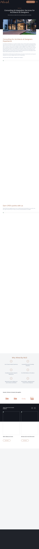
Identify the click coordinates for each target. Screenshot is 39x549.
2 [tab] (15, 440)
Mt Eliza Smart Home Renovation (9, 436)
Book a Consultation (30, 1)
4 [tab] (15, 442)
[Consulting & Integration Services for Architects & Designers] (11, 423)
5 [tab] (2, 444)
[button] (36, 2)
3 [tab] (2, 442)
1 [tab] (2, 440)
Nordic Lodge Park (25, 436)
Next (35, 391)
